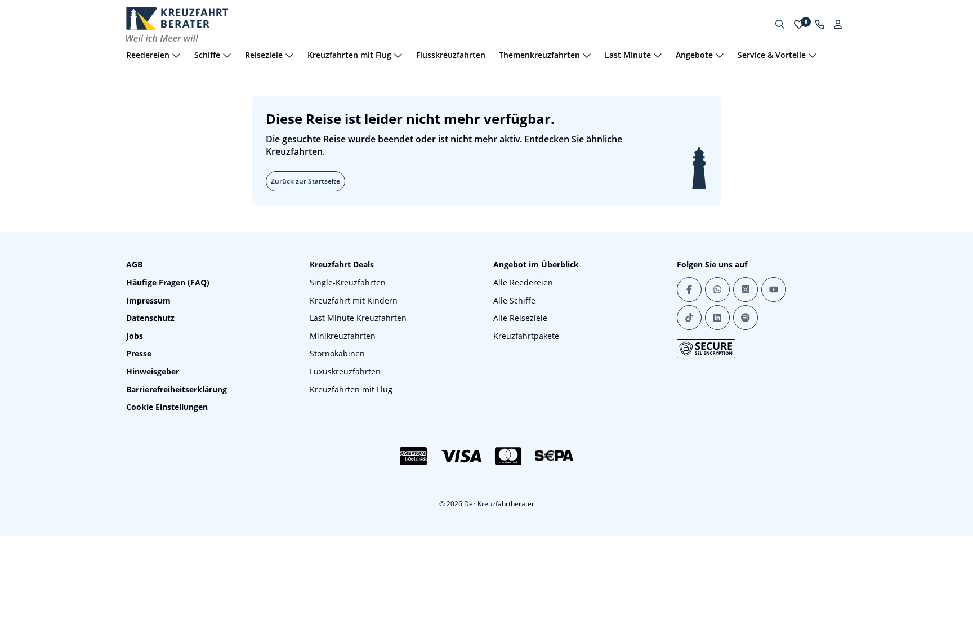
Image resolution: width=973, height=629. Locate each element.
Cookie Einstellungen (167, 407)
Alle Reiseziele (520, 318)
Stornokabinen (337, 353)
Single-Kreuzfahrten (348, 282)
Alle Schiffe (514, 300)
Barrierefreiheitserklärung (176, 389)
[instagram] (745, 289)
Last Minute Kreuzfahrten (358, 318)
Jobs (134, 336)
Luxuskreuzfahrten (345, 371)
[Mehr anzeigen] (176, 55)
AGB (134, 264)
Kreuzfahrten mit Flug (351, 389)
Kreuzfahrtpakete (526, 336)
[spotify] (745, 317)
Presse (138, 353)
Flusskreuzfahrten (450, 55)
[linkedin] (717, 317)
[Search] (779, 24)
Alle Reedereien (523, 282)
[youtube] (773, 289)
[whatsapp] (717, 289)
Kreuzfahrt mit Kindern (354, 300)
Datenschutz (150, 318)
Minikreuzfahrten (343, 336)
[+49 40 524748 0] (820, 24)
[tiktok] (689, 317)
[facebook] (689, 289)
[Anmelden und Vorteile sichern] (838, 24)
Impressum (148, 300)
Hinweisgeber (152, 371)
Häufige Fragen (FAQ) (167, 282)
